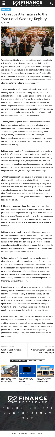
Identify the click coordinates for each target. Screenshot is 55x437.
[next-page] (29, 385)
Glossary (6, 9)
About (14, 433)
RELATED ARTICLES (18, 361)
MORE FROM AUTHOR (36, 361)
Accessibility (23, 433)
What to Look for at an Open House (11, 351)
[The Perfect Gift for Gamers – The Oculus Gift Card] (27, 371)
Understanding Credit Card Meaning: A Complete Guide (8, 379)
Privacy (32, 433)
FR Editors (7, 23)
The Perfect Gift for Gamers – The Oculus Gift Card (26, 379)
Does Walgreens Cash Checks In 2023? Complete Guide (44, 379)
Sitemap (40, 433)
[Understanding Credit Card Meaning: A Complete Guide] (9, 371)
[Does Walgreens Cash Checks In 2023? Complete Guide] (45, 371)
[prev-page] (26, 385)
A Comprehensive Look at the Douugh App (42, 351)
